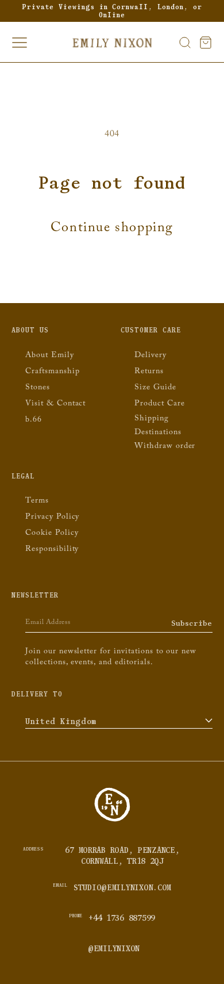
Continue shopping (112, 229)
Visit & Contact (55, 404)
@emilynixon (114, 948)
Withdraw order (164, 447)
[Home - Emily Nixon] (112, 42)
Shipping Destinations (157, 426)
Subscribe (192, 623)
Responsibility (52, 550)
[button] (185, 42)
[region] (112, 11)
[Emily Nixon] (112, 820)
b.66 (33, 420)
